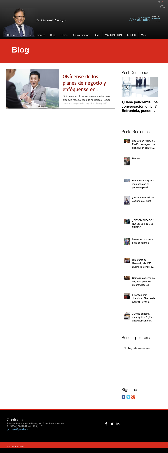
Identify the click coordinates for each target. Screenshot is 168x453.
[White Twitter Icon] (112, 424)
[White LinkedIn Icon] (118, 424)
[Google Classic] (133, 397)
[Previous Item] (126, 87)
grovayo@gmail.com (18, 429)
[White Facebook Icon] (106, 424)
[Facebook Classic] (123, 397)
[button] (162, 4)
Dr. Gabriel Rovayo (51, 20)
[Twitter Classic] (128, 397)
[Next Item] (152, 87)
